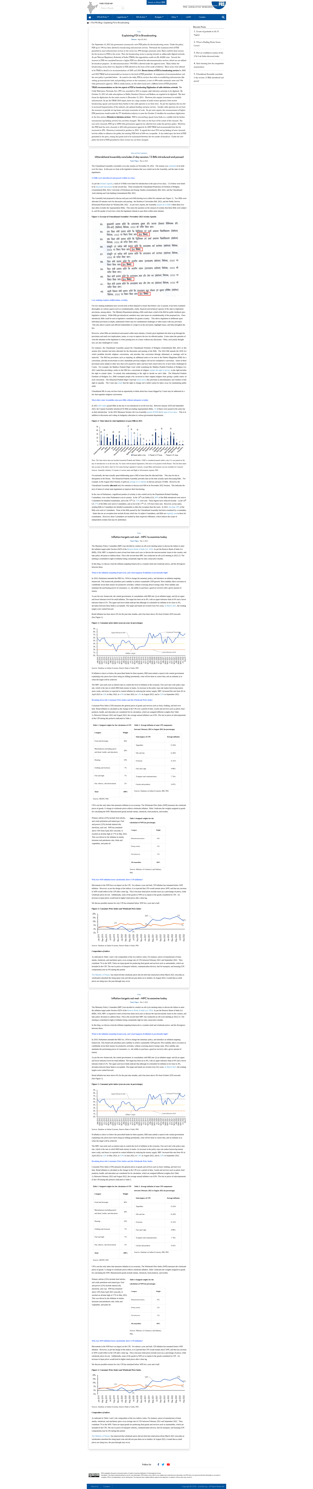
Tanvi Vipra (134, 161)
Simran (133, 39)
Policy (139, 32)
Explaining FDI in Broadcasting (139, 36)
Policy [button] (174, 17)
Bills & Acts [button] (140, 17)
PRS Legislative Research (109, 1473)
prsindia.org (202, 1486)
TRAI (131, 57)
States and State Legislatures (139, 153)
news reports (157, 110)
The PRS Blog (96, 23)
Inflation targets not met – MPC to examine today (139, 537)
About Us (94, 1486)
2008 (131, 70)
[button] (90, 17)
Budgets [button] (158, 17)
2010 (139, 70)
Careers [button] (202, 17)
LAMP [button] (188, 17)
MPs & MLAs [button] (102, 17)
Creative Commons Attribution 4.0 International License (145, 1473)
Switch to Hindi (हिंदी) (156, 2)
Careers (106, 1486)
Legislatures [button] (121, 17)
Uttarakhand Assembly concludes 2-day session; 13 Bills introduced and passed (139, 157)
